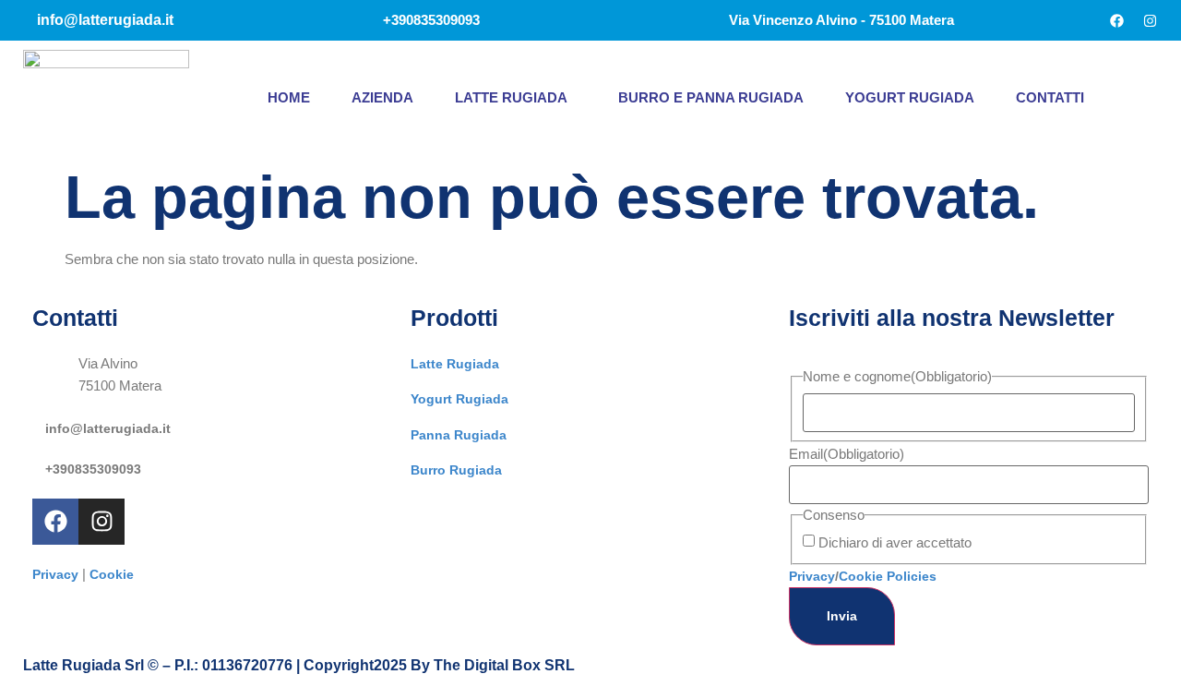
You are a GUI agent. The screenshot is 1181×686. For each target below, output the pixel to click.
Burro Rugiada (456, 470)
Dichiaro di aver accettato (895, 542)
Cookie (111, 574)
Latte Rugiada (511, 97)
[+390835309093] (38, 464)
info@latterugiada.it (108, 428)
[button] (515, 97)
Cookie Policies (887, 576)
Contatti (1050, 97)
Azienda (382, 97)
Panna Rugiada (459, 434)
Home (289, 97)
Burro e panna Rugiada (711, 97)
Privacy (55, 574)
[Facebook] (1116, 20)
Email (846, 454)
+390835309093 (93, 469)
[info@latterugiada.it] (38, 423)
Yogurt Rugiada (909, 97)
